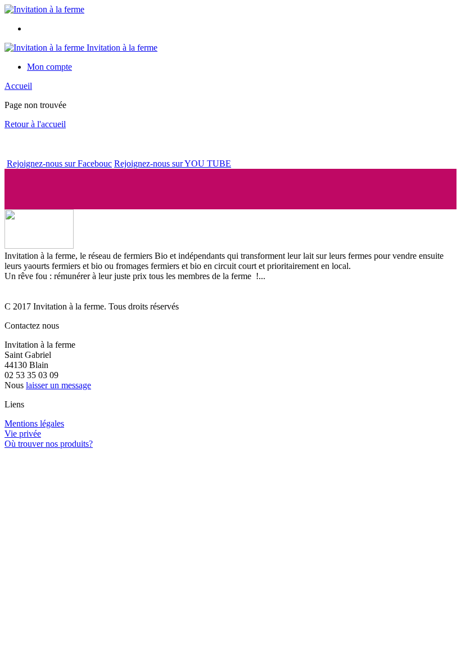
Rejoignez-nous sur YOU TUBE (172, 163)
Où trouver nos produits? (48, 443)
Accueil (18, 86)
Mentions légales (34, 423)
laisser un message (58, 385)
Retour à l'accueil (35, 124)
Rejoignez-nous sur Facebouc (59, 163)
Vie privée (22, 433)
